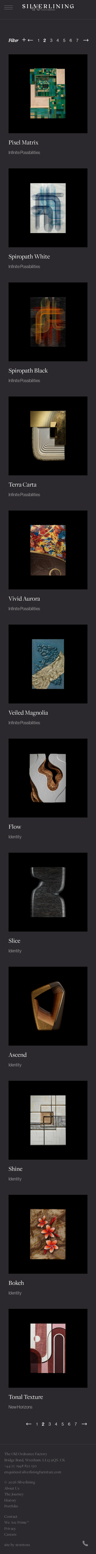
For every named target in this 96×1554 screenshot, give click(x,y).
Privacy (10, 1528)
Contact (11, 1516)
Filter (14, 40)
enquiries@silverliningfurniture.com (32, 1472)
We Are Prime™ (16, 1522)
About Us (11, 1488)
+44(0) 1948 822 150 (20, 1465)
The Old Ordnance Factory (25, 1453)
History (10, 1500)
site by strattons (17, 1544)
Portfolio (11, 1506)
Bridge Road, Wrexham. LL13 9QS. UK (34, 1460)
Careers (10, 1534)
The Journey (14, 1494)
